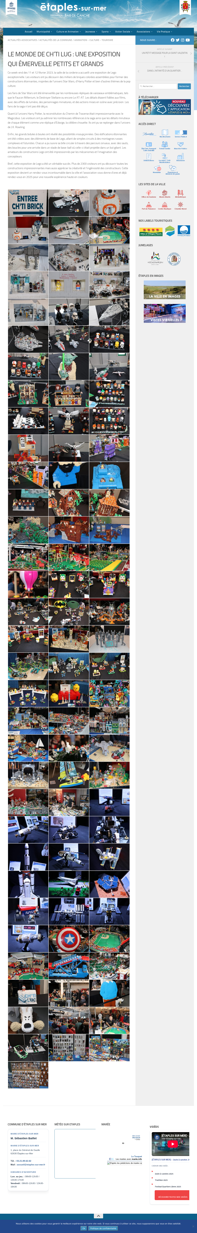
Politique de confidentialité (103, 1228)
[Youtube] (187, 40)
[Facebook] (173, 40)
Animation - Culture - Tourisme (93, 40)
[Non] (193, 1226)
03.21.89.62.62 (23, 1161)
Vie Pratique (163, 31)
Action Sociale (122, 31)
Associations (143, 31)
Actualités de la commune (55, 40)
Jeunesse (90, 31)
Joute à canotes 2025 (164, 1174)
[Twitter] (177, 40)
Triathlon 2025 (161, 1180)
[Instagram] (182, 40)
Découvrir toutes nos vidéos (173, 1197)
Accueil (28, 31)
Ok (83, 1228)
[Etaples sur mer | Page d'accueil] (27, 14)
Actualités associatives (22, 40)
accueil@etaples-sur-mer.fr (31, 1164)
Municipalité (43, 31)
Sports (105, 31)
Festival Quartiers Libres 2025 (168, 1186)
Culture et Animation (67, 31)
